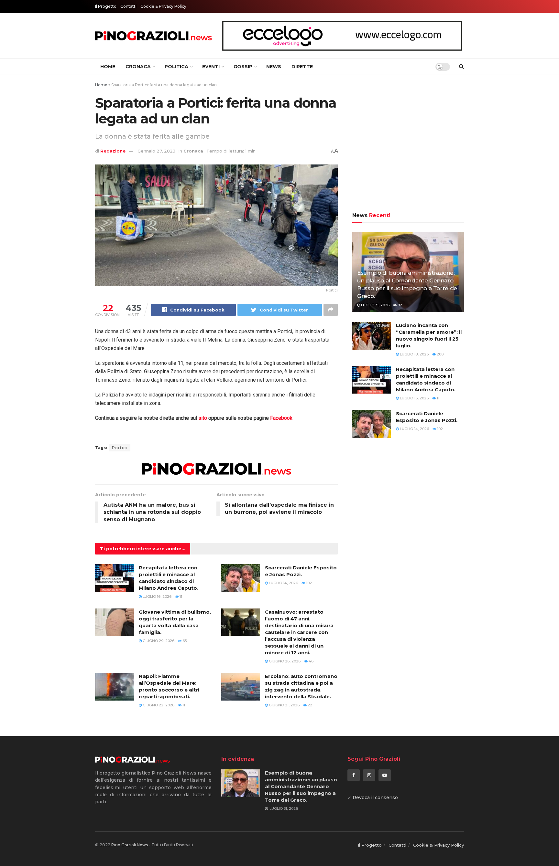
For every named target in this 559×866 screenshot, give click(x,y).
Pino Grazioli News (129, 844)
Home (107, 66)
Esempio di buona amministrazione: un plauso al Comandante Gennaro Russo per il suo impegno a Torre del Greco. (301, 786)
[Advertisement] (408, 144)
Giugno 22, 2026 (158, 705)
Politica (176, 66)
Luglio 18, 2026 (414, 354)
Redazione (113, 150)
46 (310, 661)
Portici (119, 447)
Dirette (302, 66)
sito (202, 418)
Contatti (128, 6)
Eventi (211, 66)
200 (440, 354)
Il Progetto (105, 6)
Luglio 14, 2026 (283, 583)
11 (180, 596)
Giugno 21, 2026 (284, 705)
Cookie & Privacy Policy (163, 6)
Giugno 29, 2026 (158, 641)
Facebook (281, 418)
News (273, 66)
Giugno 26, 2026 (284, 661)
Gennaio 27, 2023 (156, 150)
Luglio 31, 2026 (374, 305)
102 (308, 583)
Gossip (243, 66)
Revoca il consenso (375, 797)
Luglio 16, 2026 (156, 596)
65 (184, 641)
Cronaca (138, 66)
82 (399, 305)
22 (309, 705)
